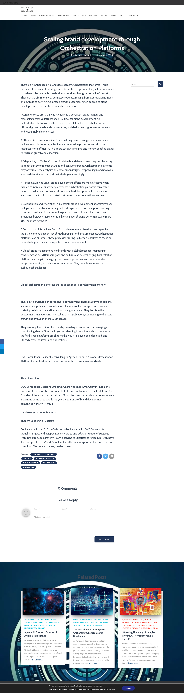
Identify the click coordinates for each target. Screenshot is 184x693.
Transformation (49, 463)
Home (25, 16)
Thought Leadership (30, 463)
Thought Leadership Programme (87, 625)
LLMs (26, 625)
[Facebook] (2, 341)
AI (25, 620)
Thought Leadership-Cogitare (113, 16)
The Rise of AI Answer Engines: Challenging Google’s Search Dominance (89, 633)
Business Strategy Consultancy (43, 454)
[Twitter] (2, 346)
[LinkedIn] (2, 351)
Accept (128, 688)
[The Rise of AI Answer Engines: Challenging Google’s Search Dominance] (92, 601)
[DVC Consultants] (27, 9)
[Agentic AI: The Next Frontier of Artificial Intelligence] (43, 601)
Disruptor (27, 458)
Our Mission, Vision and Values (43, 16)
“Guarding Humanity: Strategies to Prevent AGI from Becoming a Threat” (140, 635)
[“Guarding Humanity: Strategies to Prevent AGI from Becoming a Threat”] (140, 601)
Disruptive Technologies (86, 620)
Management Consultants (45, 458)
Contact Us (134, 16)
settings (112, 689)
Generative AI (53, 622)
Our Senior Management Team (85, 16)
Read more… (37, 660)
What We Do (63, 16)
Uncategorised (28, 467)
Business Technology (36, 620)
